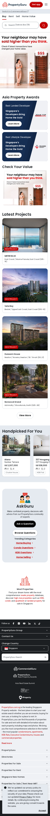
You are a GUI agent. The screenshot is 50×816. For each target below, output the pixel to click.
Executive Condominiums (22, 735)
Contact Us (7, 636)
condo (8, 601)
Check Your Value (25, 187)
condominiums (24, 732)
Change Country (10, 643)
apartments (37, 732)
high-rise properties (23, 598)
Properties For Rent (11, 770)
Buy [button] (4, 16)
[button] (25, 415)
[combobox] (22, 25)
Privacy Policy (25, 797)
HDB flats (6, 735)
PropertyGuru (8, 750)
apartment (19, 601)
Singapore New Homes (13, 776)
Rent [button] (11, 16)
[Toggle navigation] (46, 5)
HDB (42, 598)
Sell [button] (18, 16)
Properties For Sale (11, 763)
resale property (28, 595)
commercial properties (12, 738)
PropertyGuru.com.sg (11, 707)
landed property (34, 601)
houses (37, 735)
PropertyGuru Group (12, 630)
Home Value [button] (28, 16)
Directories (7, 756)
